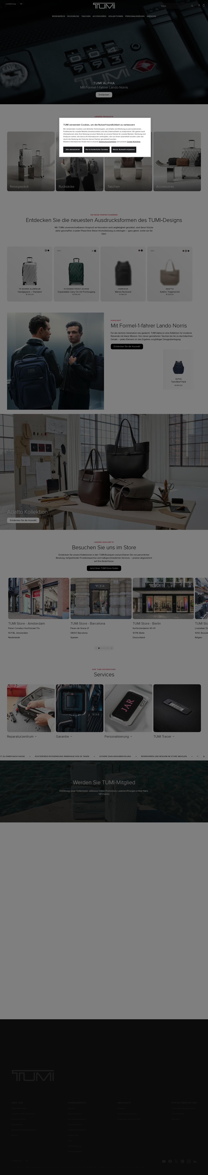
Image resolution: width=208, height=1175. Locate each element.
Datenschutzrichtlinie (107, 142)
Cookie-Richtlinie (133, 142)
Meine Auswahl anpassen (124, 149)
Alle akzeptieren (73, 149)
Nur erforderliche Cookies (97, 149)
